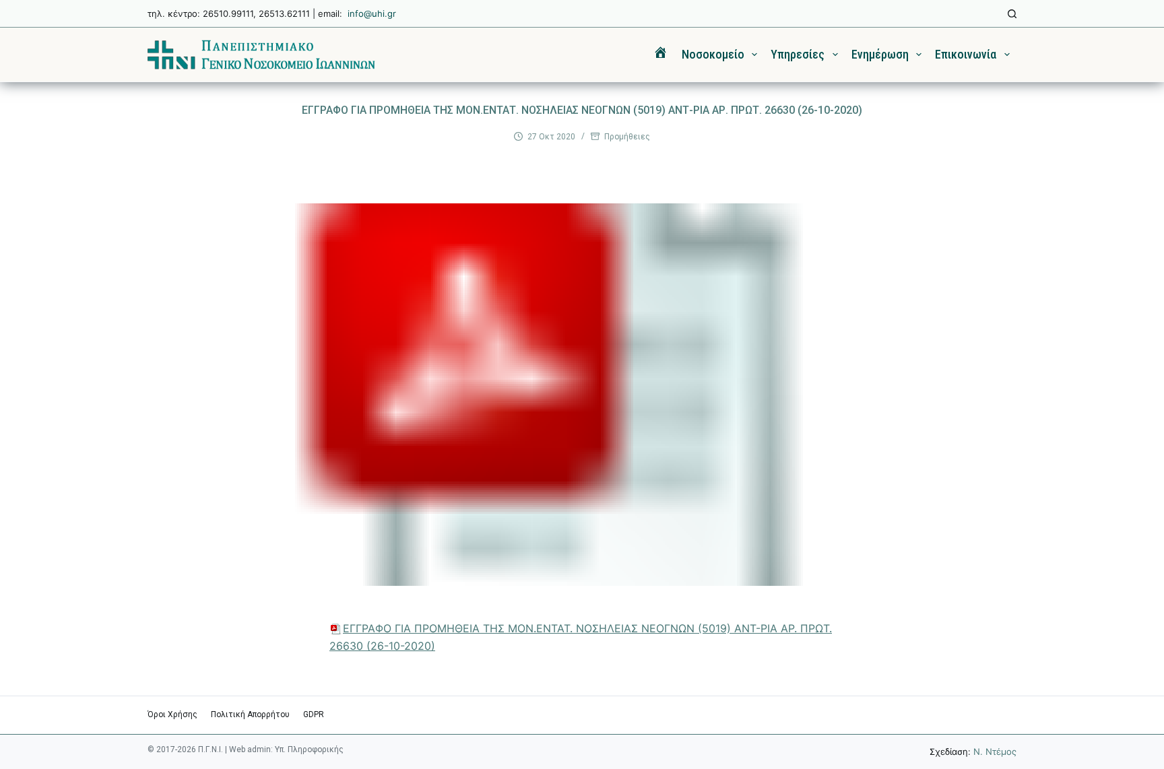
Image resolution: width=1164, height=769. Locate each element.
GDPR (313, 714)
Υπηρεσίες (798, 54)
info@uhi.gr (372, 13)
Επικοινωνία (965, 54)
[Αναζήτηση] (1012, 13)
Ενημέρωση (880, 54)
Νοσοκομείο (713, 54)
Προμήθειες (627, 136)
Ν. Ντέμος (994, 751)
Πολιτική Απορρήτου (250, 714)
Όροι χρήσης (172, 714)
